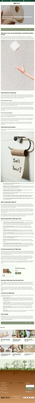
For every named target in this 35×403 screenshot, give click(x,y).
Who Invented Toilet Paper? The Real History (28, 354)
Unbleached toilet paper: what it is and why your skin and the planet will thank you (6, 355)
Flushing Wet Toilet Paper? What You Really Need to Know (17, 355)
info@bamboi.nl (5, 387)
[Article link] (5, 336)
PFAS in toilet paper (24, 259)
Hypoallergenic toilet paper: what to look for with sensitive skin (6, 340)
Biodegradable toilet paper (22, 260)
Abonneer (30, 388)
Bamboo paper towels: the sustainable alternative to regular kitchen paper (17, 340)
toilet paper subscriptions (28, 304)
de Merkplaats (18, 398)
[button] (1, 3)
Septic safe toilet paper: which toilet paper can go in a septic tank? (29, 340)
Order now (18, 273)
